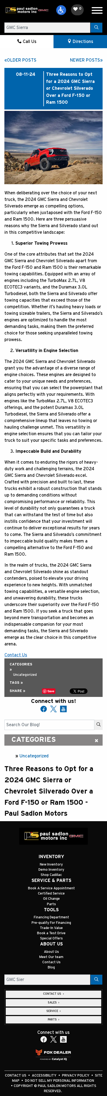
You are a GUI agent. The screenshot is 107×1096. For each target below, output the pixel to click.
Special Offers (51, 938)
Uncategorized (34, 756)
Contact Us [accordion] (52, 994)
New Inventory (51, 864)
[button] (61, 10)
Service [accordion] (52, 1011)
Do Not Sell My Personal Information (59, 1081)
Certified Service (51, 893)
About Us (51, 944)
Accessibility (44, 1075)
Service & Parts (51, 880)
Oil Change (51, 899)
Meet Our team (51, 957)
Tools (51, 910)
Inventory (51, 857)
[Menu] (97, 11)
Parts (51, 904)
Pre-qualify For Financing (51, 923)
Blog (51, 967)
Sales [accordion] (53, 1002)
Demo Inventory (51, 870)
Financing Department (51, 917)
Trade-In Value (51, 928)
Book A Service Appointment (51, 888)
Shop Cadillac (51, 875)
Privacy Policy (76, 1075)
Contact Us (51, 962)
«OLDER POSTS (20, 60)
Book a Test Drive (51, 933)
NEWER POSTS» (86, 60)
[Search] (96, 27)
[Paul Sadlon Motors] (26, 10)
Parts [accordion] (53, 1019)
